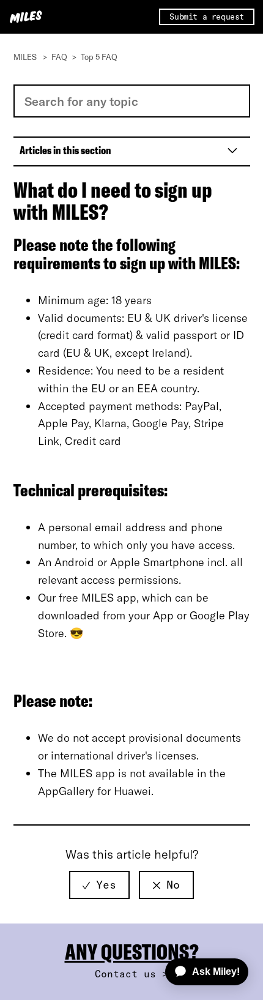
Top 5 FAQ (99, 57)
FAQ (59, 57)
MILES (25, 57)
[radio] (99, 885)
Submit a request (206, 16)
